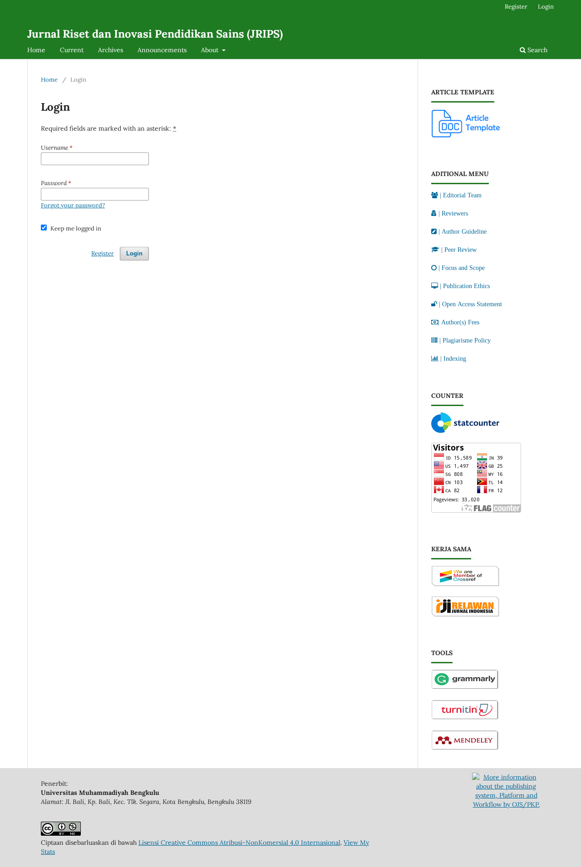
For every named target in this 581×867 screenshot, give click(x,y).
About (210, 50)
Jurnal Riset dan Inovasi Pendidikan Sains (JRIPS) (155, 34)
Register (516, 6)
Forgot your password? (73, 205)
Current (72, 50)
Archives (110, 50)
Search (536, 50)
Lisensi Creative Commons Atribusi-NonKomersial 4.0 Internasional (239, 842)
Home (36, 50)
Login (546, 6)
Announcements (162, 50)
